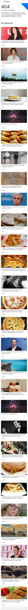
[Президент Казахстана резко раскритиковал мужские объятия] (14, 202)
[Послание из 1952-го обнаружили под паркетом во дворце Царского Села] (14, 181)
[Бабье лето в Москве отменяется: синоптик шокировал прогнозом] (14, 161)
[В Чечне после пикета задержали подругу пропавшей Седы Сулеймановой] (14, 513)
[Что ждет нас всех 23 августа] (14, 119)
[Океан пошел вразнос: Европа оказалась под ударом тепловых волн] (14, 368)
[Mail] (4, 1)
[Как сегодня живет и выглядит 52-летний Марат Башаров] (14, 347)
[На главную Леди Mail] (7, 1)
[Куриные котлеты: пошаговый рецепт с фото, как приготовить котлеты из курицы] (14, 596)
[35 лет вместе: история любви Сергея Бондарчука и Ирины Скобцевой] (14, 285)
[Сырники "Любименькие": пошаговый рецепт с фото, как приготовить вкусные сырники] (14, 244)
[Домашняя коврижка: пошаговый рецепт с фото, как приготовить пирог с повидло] (14, 492)
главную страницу (16, 16)
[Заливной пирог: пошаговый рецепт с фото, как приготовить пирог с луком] (14, 471)
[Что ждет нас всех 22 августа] (14, 409)
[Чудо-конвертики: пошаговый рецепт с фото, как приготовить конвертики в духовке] (14, 140)
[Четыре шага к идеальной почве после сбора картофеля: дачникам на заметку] (14, 575)
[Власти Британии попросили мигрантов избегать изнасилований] (14, 534)
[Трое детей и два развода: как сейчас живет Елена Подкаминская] (14, 57)
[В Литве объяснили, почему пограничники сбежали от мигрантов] (14, 78)
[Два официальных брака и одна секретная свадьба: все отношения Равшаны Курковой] (14, 36)
